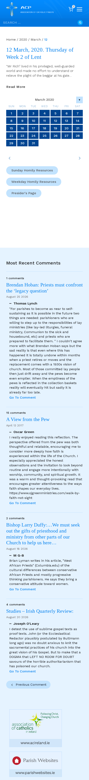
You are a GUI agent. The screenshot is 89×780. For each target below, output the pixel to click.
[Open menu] (79, 9)
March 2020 (44, 100)
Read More (15, 87)
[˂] (9, 158)
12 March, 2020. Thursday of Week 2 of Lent (39, 53)
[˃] (79, 158)
